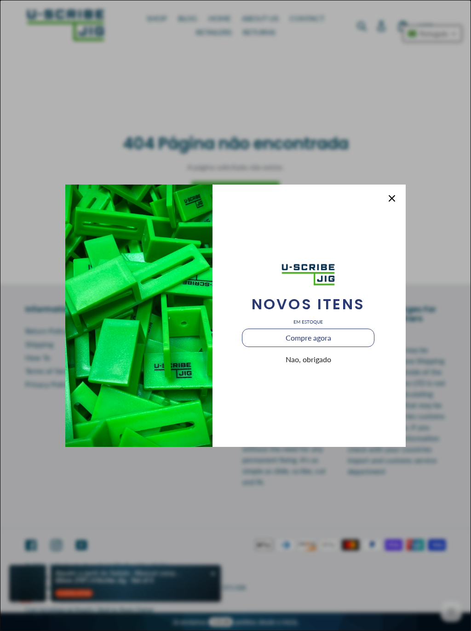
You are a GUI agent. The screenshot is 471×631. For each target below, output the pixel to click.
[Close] (391, 198)
